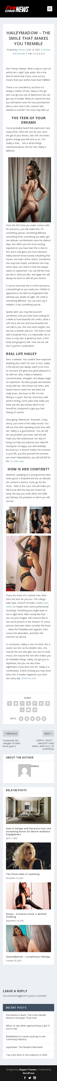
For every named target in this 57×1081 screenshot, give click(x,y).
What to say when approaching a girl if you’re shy (28, 1027)
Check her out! (28, 678)
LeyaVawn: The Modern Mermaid (24, 1047)
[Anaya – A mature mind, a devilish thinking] (28, 895)
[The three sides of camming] (28, 856)
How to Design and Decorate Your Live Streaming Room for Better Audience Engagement (28, 831)
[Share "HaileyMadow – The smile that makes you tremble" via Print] (35, 710)
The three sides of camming (22, 874)
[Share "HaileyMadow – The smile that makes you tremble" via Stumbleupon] (22, 710)
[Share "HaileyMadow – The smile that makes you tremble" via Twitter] (16, 703)
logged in (21, 995)
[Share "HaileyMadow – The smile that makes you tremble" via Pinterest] (35, 703)
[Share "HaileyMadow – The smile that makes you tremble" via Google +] (22, 703)
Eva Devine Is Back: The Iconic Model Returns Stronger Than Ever (26, 1016)
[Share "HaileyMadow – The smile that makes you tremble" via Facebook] (9, 703)
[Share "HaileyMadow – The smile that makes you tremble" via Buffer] (47, 703)
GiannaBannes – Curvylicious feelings (28, 956)
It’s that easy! (17, 461)
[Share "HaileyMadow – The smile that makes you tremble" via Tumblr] (28, 703)
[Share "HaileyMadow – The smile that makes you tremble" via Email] (28, 710)
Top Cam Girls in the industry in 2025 (26, 1054)
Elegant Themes (27, 1069)
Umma (21, 49)
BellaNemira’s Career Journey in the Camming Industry (25, 1038)
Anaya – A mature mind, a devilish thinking (26, 915)
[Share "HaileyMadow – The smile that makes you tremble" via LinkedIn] (41, 703)
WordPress (28, 1073)
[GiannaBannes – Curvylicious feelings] (28, 938)
